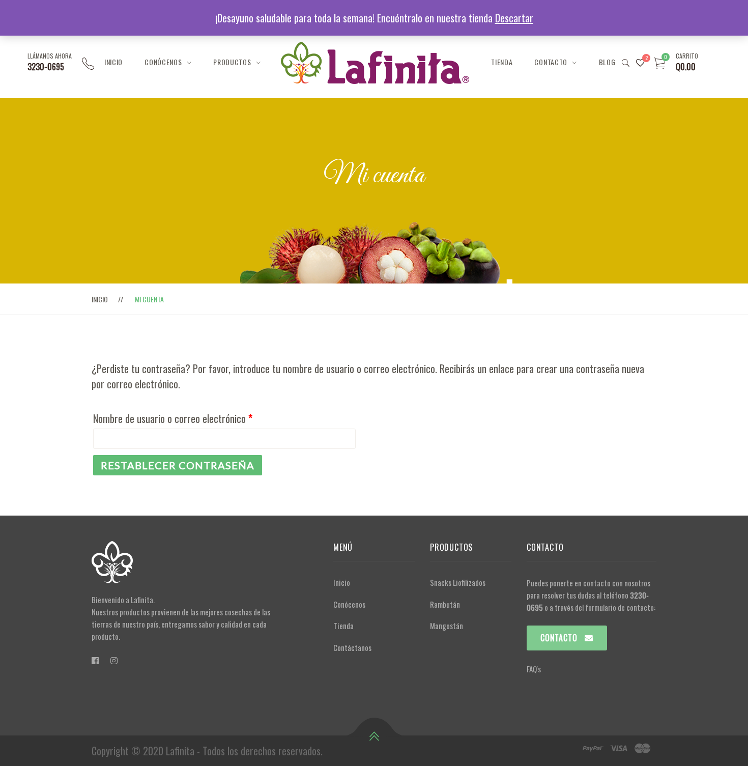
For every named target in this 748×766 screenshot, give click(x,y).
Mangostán (446, 625)
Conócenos (163, 61)
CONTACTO (558, 638)
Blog (607, 61)
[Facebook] (95, 660)
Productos (232, 61)
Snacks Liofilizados (457, 582)
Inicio (113, 61)
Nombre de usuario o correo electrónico (172, 418)
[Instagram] (114, 660)
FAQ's (534, 668)
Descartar (514, 17)
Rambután (445, 604)
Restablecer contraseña (177, 465)
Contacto (550, 61)
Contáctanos (352, 647)
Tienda (501, 61)
